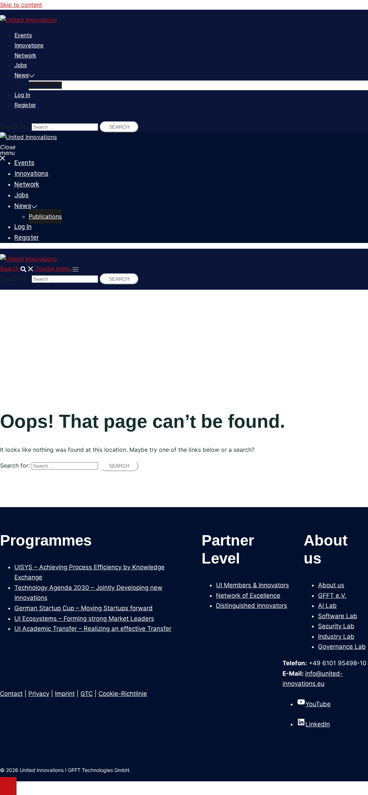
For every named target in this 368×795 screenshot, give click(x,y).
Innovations (28, 45)
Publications (45, 85)
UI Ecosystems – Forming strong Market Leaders (84, 618)
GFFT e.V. (332, 595)
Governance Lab (342, 646)
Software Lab (337, 616)
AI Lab (327, 605)
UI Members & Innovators (252, 585)
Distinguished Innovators (251, 605)
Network (25, 55)
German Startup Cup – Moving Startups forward (83, 608)
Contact (11, 693)
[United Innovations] (28, 19)
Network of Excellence (248, 595)
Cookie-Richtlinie (122, 693)
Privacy (38, 693)
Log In (22, 95)
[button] (18, 268)
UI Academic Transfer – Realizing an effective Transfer (92, 628)
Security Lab (336, 626)
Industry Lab (336, 636)
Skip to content (21, 4)
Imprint (65, 693)
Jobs (20, 65)
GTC (86, 693)
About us (331, 585)
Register (25, 105)
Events (23, 35)
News (21, 75)
